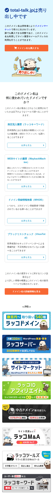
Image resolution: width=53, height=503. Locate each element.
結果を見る (26, 145)
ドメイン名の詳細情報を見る (26, 291)
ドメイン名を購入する (28, 48)
